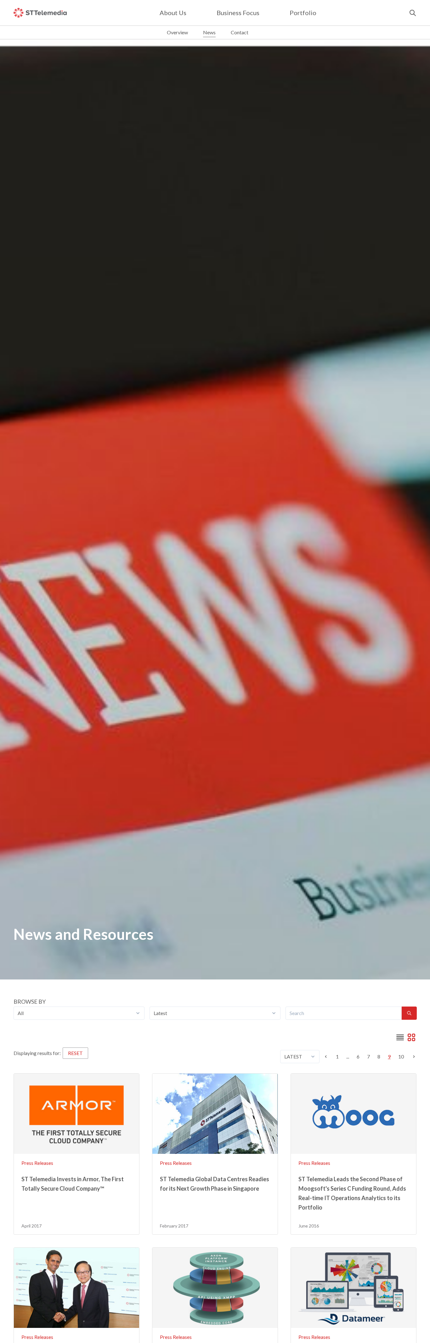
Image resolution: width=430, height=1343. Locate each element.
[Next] (412, 1056)
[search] (412, 13)
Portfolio (303, 12)
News (209, 32)
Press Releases (37, 1163)
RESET (75, 1053)
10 (401, 1056)
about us (173, 12)
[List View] (400, 1037)
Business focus (238, 12)
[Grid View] (411, 1037)
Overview (177, 32)
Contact (239, 32)
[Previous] (327, 1056)
